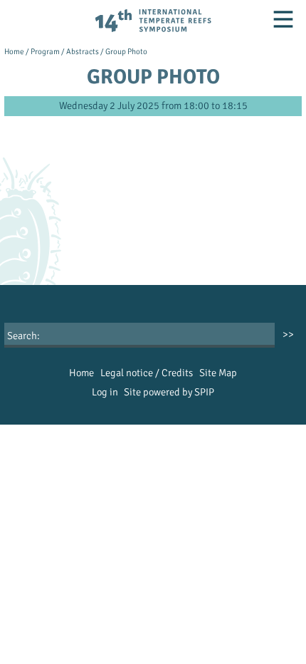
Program (45, 51)
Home (14, 51)
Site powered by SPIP (169, 391)
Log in (105, 391)
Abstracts (82, 51)
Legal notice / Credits (146, 372)
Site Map (218, 372)
